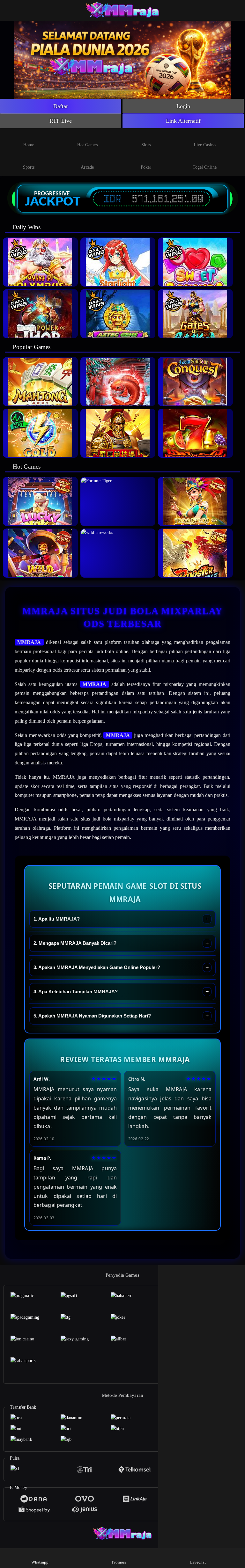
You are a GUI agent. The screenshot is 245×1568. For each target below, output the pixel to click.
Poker (146, 167)
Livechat (198, 1562)
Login (183, 106)
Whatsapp (40, 1562)
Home (28, 144)
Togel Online (205, 167)
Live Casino (205, 144)
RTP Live (60, 121)
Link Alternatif (183, 121)
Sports (29, 167)
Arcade (87, 167)
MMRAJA (29, 642)
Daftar (60, 106)
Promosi (119, 1562)
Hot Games (87, 144)
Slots (146, 144)
